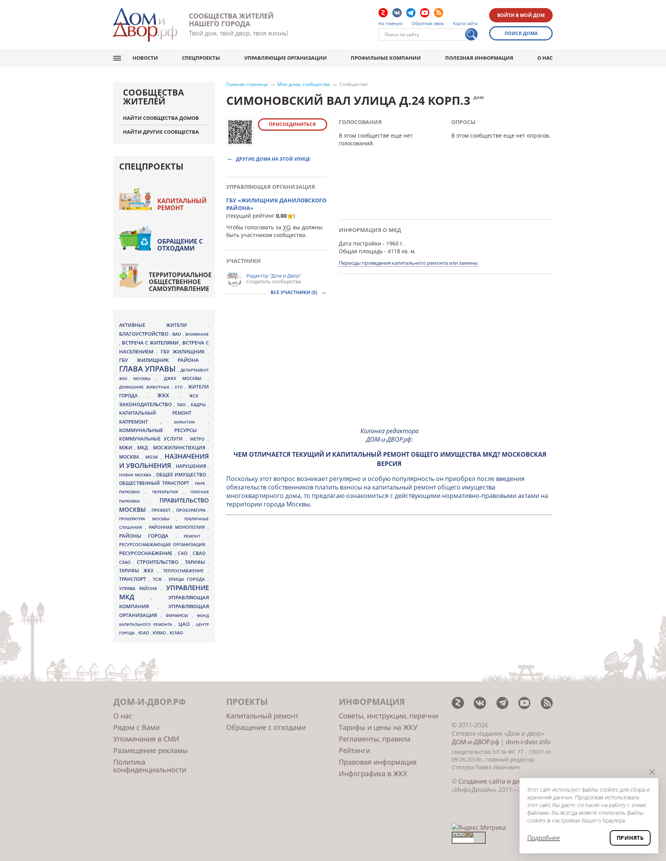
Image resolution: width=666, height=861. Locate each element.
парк (201, 483)
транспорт (134, 579)
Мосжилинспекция (180, 447)
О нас (545, 57)
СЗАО (126, 562)
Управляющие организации (285, 57)
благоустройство (144, 333)
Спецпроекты (201, 57)
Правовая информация (378, 762)
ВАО (177, 334)
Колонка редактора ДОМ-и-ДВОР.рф (389, 435)
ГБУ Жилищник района (163, 360)
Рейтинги (354, 750)
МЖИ (126, 447)
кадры (199, 404)
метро (199, 439)
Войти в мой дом (521, 15)
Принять (630, 837)
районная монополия (178, 527)
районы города (147, 535)
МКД (143, 447)
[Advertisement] (389, 366)
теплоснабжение (185, 570)
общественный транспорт (155, 483)
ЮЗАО (176, 633)
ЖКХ (168, 395)
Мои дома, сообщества (304, 84)
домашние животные (145, 387)
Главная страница (247, 84)
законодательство (146, 404)
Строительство (159, 561)
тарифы (196, 562)
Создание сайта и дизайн (496, 781)
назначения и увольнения (164, 461)
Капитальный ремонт (182, 204)
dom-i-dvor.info (528, 742)
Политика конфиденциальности (149, 765)
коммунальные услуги (152, 439)
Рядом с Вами (136, 727)
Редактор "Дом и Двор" (273, 275)
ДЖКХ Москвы (185, 378)
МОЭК (153, 457)
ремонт (195, 536)
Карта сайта (465, 23)
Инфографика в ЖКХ (373, 773)
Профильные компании (386, 57)
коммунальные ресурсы (163, 430)
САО (184, 553)
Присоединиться (292, 124)
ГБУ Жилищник (184, 351)
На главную (390, 23)
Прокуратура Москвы (147, 518)
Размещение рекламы (150, 750)
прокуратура (192, 510)
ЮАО (144, 633)
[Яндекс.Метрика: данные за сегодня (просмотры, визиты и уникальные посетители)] (479, 827)
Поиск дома (521, 33)
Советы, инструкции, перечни (388, 715)
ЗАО (182, 404)
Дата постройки (360, 243)
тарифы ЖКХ (138, 570)
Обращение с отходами (180, 245)
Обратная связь (428, 23)
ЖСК (198, 396)
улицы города (188, 579)
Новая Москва (136, 475)
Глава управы (148, 369)
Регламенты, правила (374, 738)
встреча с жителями (151, 342)
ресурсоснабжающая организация (163, 544)
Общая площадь (361, 251)
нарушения (192, 466)
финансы (179, 615)
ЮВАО (160, 633)
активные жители (163, 325)
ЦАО (185, 624)
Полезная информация (479, 57)
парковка (132, 491)
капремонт (139, 422)
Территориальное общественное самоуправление (180, 281)
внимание (197, 334)
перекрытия (167, 491)
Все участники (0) (294, 292)
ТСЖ (159, 579)
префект (162, 510)
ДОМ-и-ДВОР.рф (475, 742)
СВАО (200, 553)
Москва (130, 457)
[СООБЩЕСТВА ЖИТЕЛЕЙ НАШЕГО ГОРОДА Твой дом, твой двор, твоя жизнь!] (145, 25)
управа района (140, 588)
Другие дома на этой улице (273, 158)
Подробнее (543, 838)
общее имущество (182, 475)
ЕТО (180, 387)
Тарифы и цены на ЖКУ (378, 727)
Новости (145, 57)
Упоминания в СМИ (146, 738)
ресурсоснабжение (147, 553)
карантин (190, 422)
